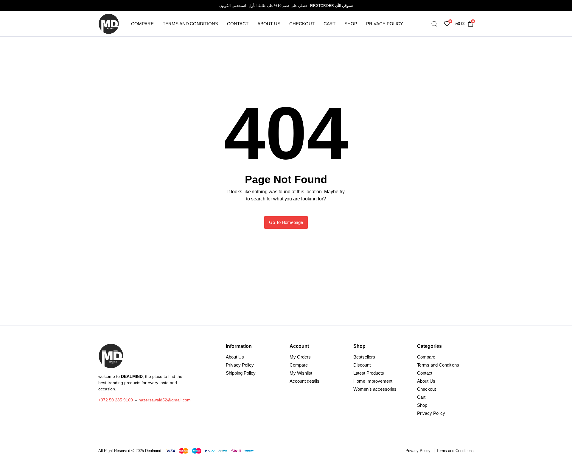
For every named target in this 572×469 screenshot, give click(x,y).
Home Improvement (372, 381)
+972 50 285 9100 (115, 400)
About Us (268, 23)
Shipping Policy (241, 372)
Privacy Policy (384, 23)
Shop (350, 23)
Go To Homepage (286, 222)
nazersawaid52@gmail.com (164, 400)
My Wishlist (301, 372)
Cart (330, 23)
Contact (237, 23)
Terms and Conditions (190, 23)
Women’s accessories (375, 389)
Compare (142, 23)
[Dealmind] (108, 23)
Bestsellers (364, 356)
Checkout (302, 23)
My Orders (300, 356)
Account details (304, 381)
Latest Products (368, 372)
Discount (362, 364)
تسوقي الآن (344, 6)
